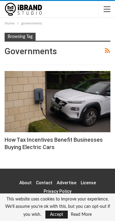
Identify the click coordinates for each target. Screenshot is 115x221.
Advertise (66, 182)
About (25, 182)
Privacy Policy (57, 191)
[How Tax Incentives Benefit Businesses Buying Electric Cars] (57, 101)
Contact (44, 182)
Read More (81, 214)
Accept (56, 214)
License (88, 182)
